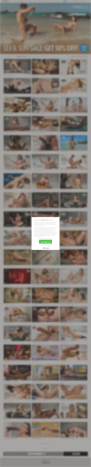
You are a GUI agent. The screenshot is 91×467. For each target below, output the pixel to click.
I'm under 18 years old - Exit (45, 245)
